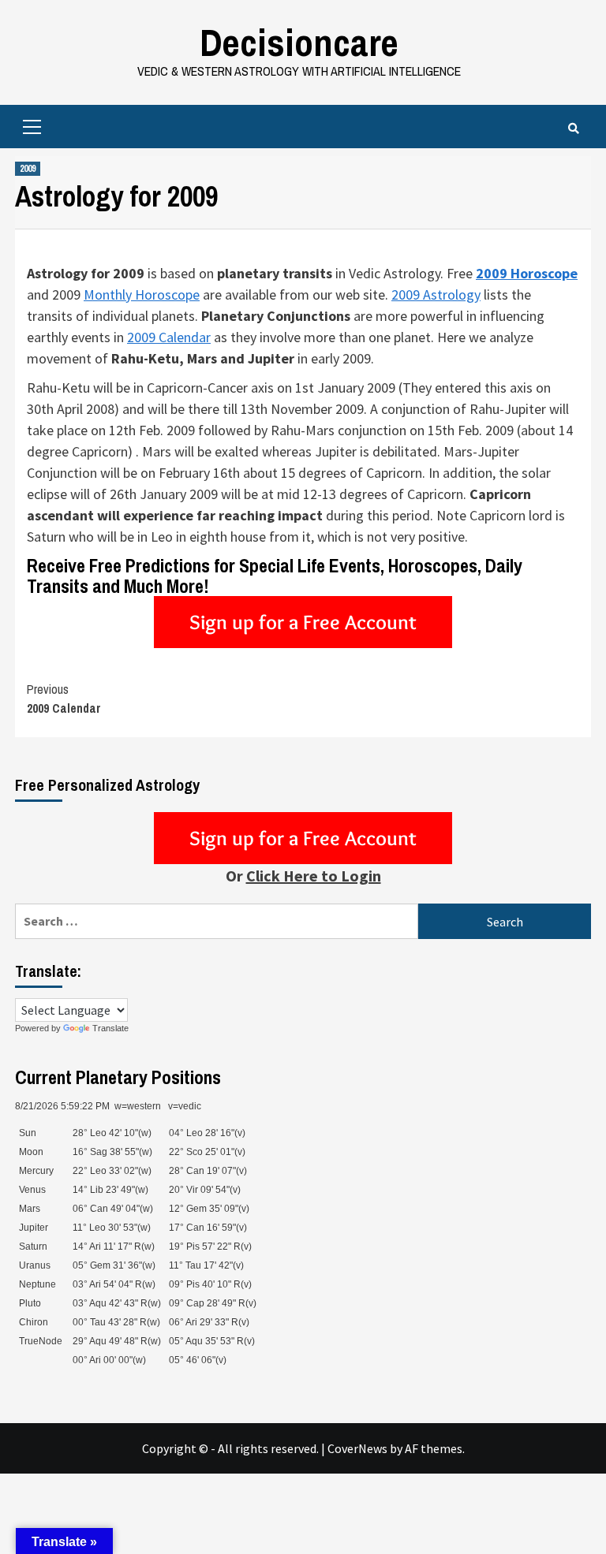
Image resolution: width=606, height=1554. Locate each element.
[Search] (573, 128)
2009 (28, 168)
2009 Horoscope (527, 273)
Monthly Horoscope (142, 294)
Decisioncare (299, 42)
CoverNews (357, 1448)
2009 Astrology (436, 294)
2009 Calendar (169, 337)
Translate (110, 1028)
